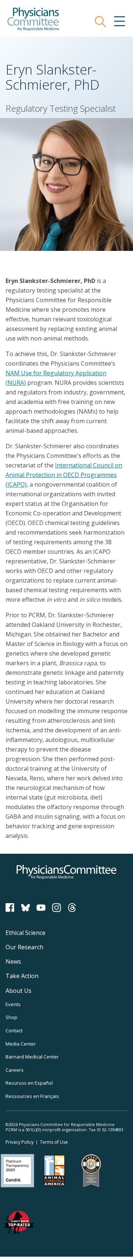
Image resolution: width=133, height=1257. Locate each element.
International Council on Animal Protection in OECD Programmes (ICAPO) (64, 474)
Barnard (32, 1056)
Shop (11, 1017)
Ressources (32, 1096)
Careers (15, 1070)
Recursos (29, 1083)
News (13, 961)
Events (13, 1004)
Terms (54, 1142)
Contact (14, 1030)
